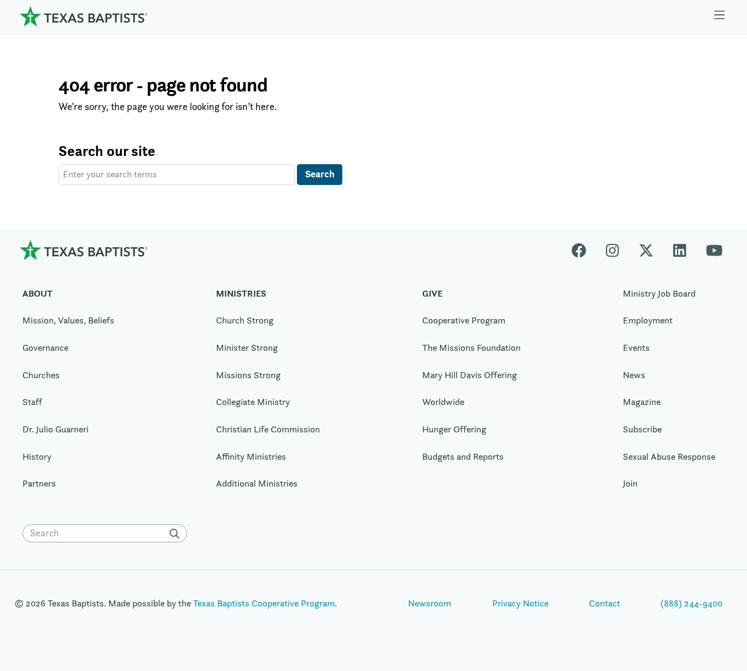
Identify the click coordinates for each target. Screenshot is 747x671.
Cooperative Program (463, 320)
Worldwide (443, 401)
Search (320, 173)
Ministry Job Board (659, 293)
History (36, 456)
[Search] (177, 533)
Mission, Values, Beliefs (68, 320)
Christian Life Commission (268, 429)
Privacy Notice (520, 603)
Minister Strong (247, 347)
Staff (32, 401)
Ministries (241, 293)
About (37, 293)
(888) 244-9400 (691, 603)
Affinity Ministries (251, 456)
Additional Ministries (256, 483)
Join (630, 483)
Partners (39, 483)
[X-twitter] (646, 250)
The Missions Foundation (471, 347)
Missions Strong (248, 374)
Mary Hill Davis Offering (469, 374)
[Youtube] (714, 250)
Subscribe (642, 429)
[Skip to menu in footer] (719, 16)
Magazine (642, 401)
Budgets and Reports (463, 456)
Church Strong (244, 320)
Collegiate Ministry (253, 401)
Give (432, 293)
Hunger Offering (454, 429)
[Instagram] (612, 250)
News (634, 374)
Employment (648, 320)
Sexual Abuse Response (669, 456)
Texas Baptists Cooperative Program (264, 603)
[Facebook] (583, 250)
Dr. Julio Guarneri (55, 429)
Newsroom (429, 603)
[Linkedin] (679, 250)
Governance (45, 347)
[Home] (84, 16)
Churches (41, 374)
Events (636, 347)
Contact (604, 603)
